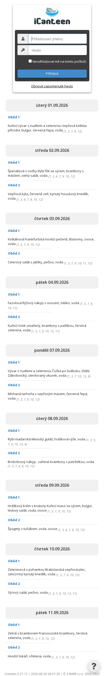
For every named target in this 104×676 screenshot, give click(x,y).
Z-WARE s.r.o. (75, 674)
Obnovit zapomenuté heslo (52, 86)
